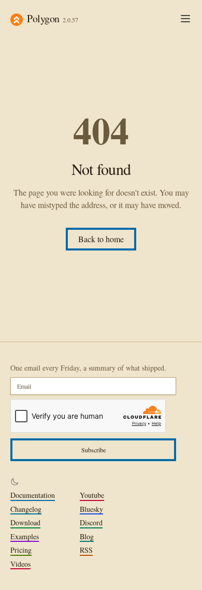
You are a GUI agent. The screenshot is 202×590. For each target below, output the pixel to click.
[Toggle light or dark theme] (14, 482)
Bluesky (91, 509)
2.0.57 (70, 20)
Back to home (101, 238)
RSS (86, 550)
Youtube (92, 495)
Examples (24, 536)
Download (25, 522)
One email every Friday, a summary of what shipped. (88, 368)
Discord (91, 522)
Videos (20, 564)
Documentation (32, 495)
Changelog (25, 509)
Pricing (21, 550)
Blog (87, 536)
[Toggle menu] (185, 18)
